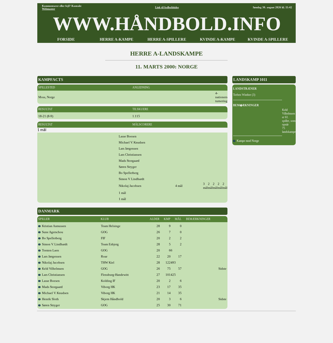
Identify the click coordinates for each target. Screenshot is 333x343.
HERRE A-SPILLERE (166, 39)
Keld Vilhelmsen (52, 268)
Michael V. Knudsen (54, 293)
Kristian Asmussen (53, 226)
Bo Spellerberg (51, 238)
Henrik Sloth (49, 299)
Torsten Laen (49, 250)
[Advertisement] (166, 325)
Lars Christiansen (52, 274)
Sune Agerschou (51, 232)
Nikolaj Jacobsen (52, 262)
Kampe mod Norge (247, 141)
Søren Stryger (50, 305)
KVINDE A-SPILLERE (268, 39)
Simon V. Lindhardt (54, 244)
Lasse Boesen (50, 281)
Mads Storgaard (51, 287)
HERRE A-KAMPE (116, 39)
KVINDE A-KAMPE (217, 39)
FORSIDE (66, 39)
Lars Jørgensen (50, 256)
